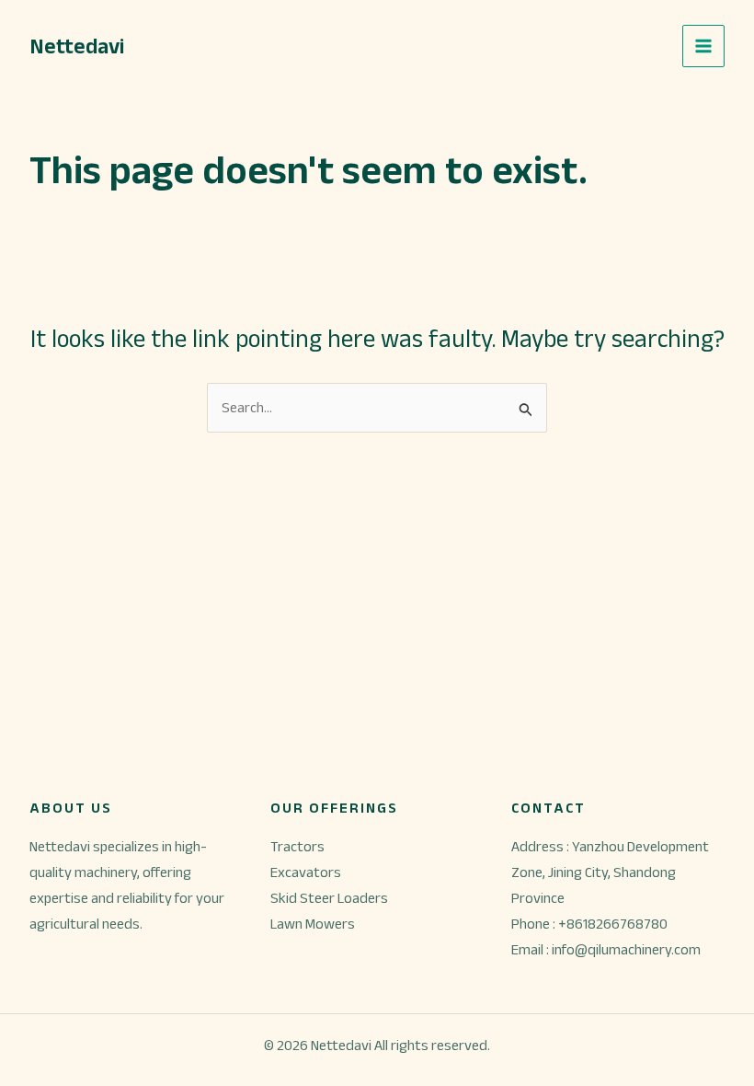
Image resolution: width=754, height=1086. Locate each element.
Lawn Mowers (312, 923)
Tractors (297, 846)
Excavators (305, 872)
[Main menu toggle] (703, 46)
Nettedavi (76, 45)
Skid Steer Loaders (329, 898)
